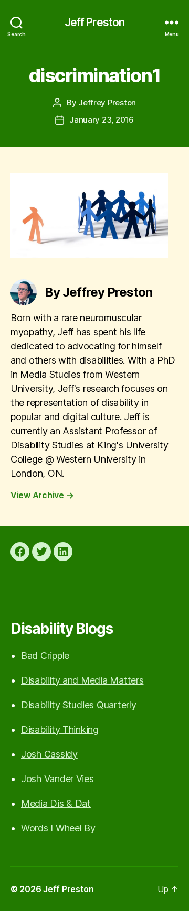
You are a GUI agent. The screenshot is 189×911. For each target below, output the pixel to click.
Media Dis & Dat (56, 803)
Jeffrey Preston (107, 102)
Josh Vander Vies (57, 778)
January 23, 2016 (101, 120)
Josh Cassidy (49, 754)
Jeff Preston (95, 22)
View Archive (42, 495)
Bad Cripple (45, 655)
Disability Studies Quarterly (78, 704)
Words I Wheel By (58, 827)
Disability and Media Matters (82, 680)
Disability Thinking (60, 729)
